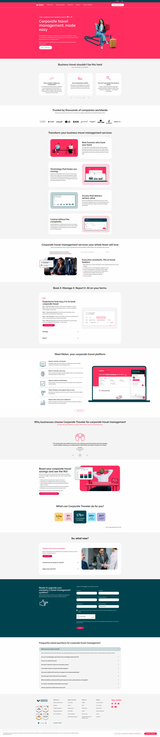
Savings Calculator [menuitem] (87, 4)
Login (122, 1)
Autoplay (80, 455)
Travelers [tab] (107, 252)
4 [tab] (83, 97)
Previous (71, 98)
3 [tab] (81, 97)
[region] (80, 733)
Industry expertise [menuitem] (60, 4)
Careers (117, 1)
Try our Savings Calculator (49, 493)
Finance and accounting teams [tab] (87, 252)
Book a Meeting (117, 4)
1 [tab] (76, 97)
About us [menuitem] (78, 4)
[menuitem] (59, 702)
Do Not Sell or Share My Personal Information (127, 733)
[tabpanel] (51, 84)
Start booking (49, 325)
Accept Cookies (150, 733)
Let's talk (47, 556)
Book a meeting (45, 47)
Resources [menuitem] (70, 4)
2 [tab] (78, 97)
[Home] (40, 4)
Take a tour (80, 410)
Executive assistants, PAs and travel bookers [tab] (59, 252)
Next (88, 98)
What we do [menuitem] (50, 4)
